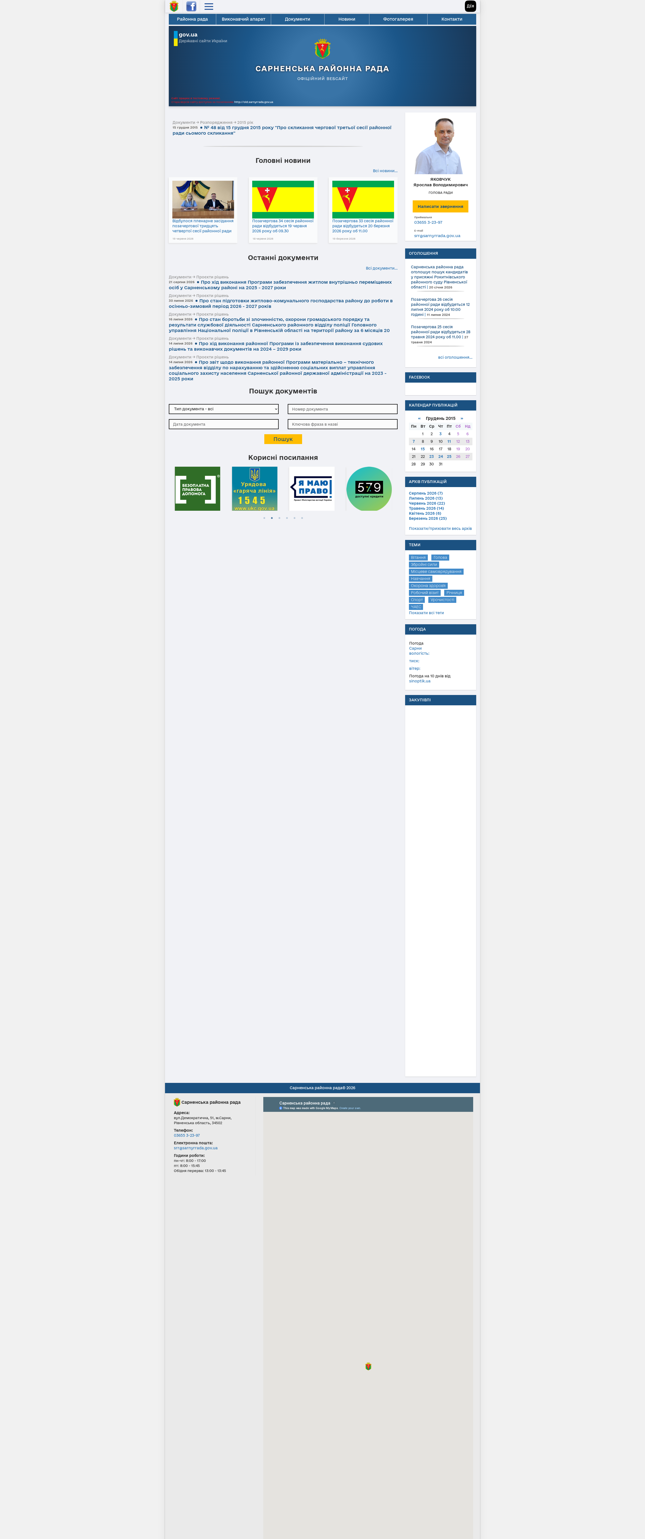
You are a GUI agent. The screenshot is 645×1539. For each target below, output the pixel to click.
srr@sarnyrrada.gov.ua (437, 235)
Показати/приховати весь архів (440, 528)
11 (449, 441)
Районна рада (192, 19)
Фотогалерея (398, 19)
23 (431, 456)
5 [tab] (294, 518)
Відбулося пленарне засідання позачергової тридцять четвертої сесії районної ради (203, 226)
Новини (346, 19)
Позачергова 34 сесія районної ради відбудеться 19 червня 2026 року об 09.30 (282, 226)
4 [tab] (286, 518)
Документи (297, 19)
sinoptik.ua (420, 681)
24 (440, 456)
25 (449, 456)
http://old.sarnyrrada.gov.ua (253, 101)
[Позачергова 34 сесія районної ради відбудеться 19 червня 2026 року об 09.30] (283, 199)
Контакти (451, 19)
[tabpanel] (199, 488)
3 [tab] (279, 518)
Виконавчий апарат (243, 19)
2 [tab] (271, 518)
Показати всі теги (426, 613)
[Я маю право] (256, 488)
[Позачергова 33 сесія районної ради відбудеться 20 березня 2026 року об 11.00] (363, 199)
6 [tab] (302, 518)
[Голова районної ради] (440, 145)
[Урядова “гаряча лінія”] (199, 488)
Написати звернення (440, 206)
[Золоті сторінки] (371, 488)
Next (395, 488)
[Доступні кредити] (314, 488)
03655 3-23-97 (428, 222)
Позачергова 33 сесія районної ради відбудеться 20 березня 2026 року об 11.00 (362, 226)
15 (423, 449)
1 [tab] (264, 518)
